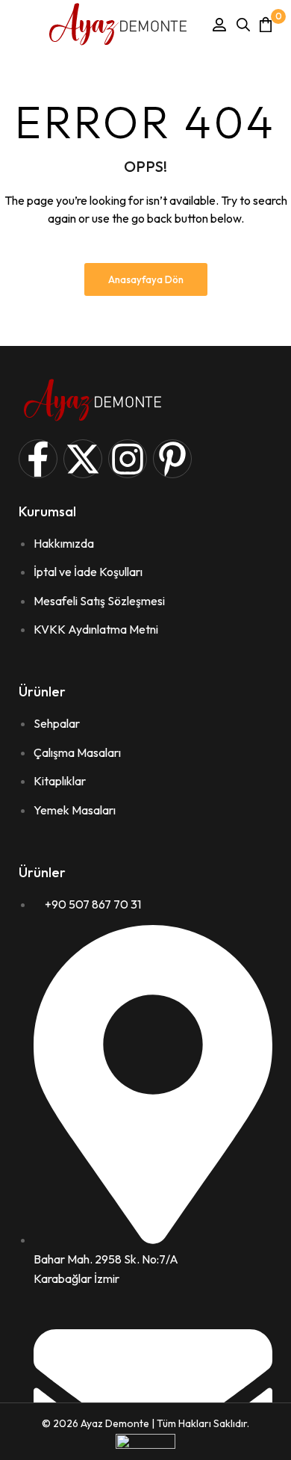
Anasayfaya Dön (146, 279)
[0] (265, 24)
